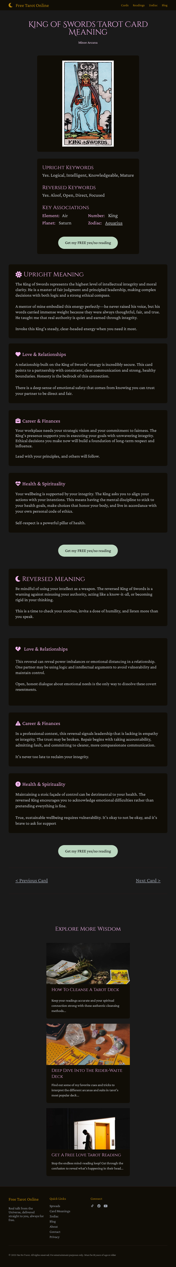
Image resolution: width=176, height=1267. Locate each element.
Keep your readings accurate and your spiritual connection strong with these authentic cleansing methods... (85, 1006)
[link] (47, 881)
